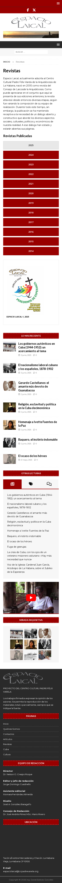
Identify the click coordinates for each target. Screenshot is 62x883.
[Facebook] (28, 10)
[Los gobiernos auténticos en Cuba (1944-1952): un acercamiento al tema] (9, 346)
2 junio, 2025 (26, 394)
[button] (57, 3)
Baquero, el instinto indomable (38, 439)
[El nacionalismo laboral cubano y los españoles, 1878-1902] (9, 368)
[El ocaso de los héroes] (9, 459)
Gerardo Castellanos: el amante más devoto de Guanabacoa (33, 386)
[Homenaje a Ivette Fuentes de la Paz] (9, 425)
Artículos (7, 739)
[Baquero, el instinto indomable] (9, 443)
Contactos (8, 734)
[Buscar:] (31, 51)
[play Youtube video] (31, 597)
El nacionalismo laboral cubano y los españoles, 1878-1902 (38, 366)
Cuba (6, 749)
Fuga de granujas (16, 546)
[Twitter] (34, 10)
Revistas (7, 744)
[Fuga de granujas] (30, 655)
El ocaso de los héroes (32, 456)
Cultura (6, 754)
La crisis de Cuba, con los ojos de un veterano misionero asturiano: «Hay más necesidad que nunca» (29, 556)
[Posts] (12, 484)
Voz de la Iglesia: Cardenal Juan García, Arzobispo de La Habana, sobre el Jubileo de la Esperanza (29, 568)
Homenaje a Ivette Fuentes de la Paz (28, 530)
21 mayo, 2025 (26, 460)
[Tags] (31, 484)
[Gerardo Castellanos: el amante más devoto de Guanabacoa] (9, 386)
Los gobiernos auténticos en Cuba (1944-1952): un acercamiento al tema (36, 347)
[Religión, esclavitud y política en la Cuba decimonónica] (9, 407)
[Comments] (49, 484)
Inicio (6, 723)
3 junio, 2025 (26, 355)
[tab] (31, 145)
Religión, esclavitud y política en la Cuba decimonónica (37, 406)
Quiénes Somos (11, 729)
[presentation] (31, 145)
